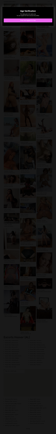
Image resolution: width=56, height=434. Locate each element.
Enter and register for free (28, 20)
